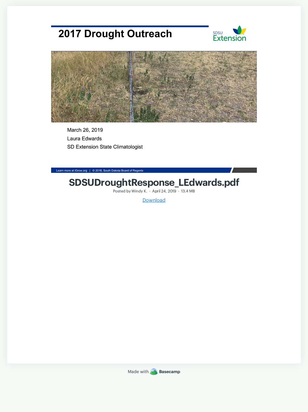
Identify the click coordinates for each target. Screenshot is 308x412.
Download (154, 200)
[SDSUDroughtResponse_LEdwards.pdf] (154, 173)
